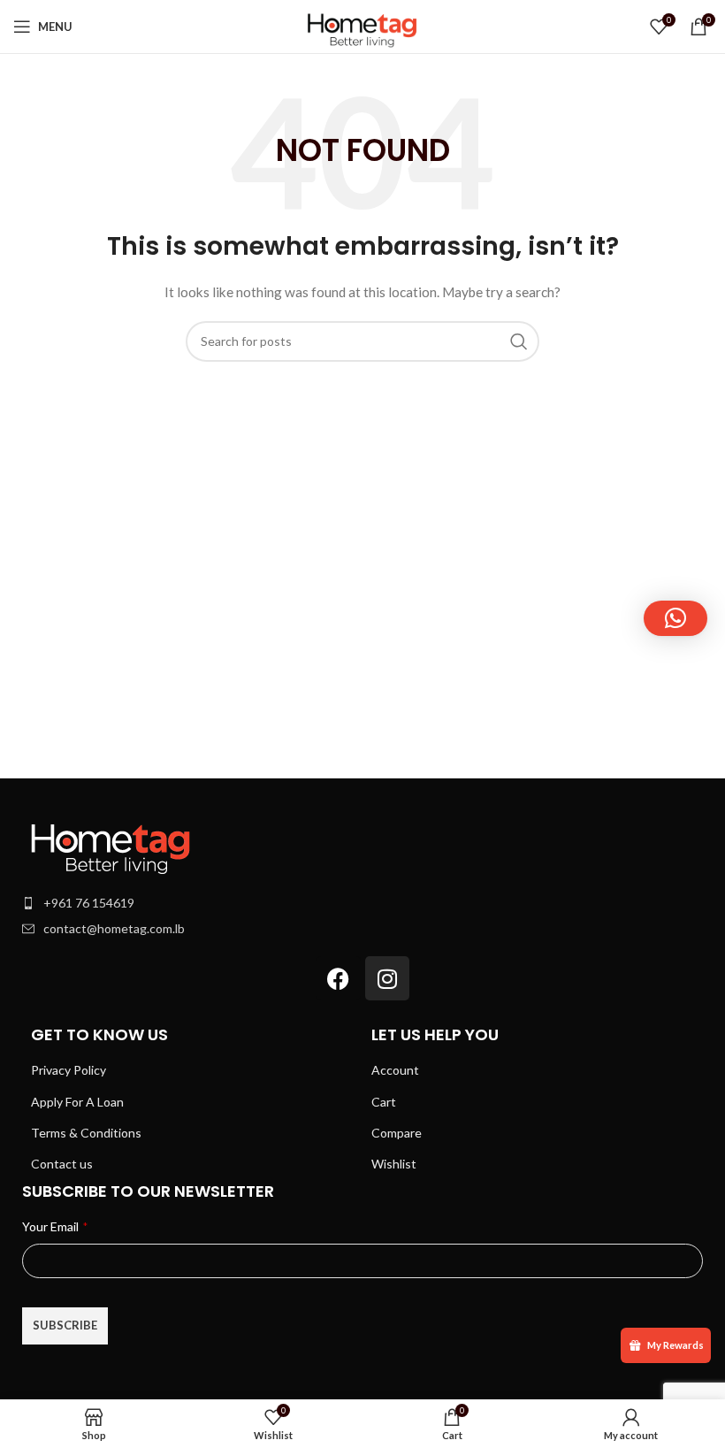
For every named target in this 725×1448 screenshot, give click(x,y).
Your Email (55, 1226)
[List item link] (362, 903)
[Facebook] (339, 978)
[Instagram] (387, 978)
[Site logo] (362, 25)
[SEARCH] (519, 341)
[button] (675, 618)
